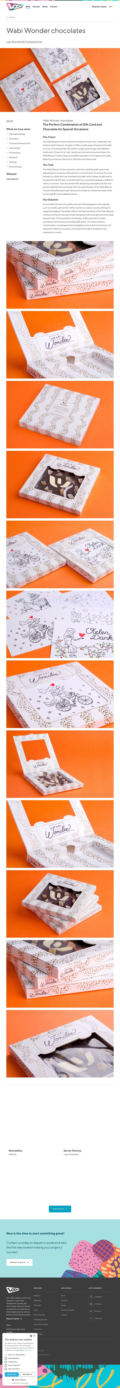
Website (37, 1296)
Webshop (37, 1300)
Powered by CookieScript (20, 1383)
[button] (20, 1380)
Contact (53, 6)
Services (36, 6)
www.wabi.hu (12, 179)
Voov (14, 7)
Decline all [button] (27, 1374)
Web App (37, 1305)
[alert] (20, 1359)
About (45, 6)
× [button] (34, 1336)
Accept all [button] (11, 1374)
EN (110, 6)
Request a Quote (99, 6)
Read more (28, 1350)
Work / (12, 17)
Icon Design (38, 1334)
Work (28, 6)
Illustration (38, 1329)
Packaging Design (34, 41)
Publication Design (41, 1324)
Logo (8, 41)
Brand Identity (18, 41)
